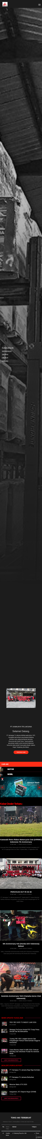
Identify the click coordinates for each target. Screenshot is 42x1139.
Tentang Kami (21, 752)
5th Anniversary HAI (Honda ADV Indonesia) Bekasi (21, 945)
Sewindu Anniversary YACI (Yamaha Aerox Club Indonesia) (21, 997)
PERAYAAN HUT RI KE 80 (21, 892)
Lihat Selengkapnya (11, 1060)
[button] (21, 769)
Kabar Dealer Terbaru (25, 844)
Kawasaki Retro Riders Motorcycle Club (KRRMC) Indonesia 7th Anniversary (21, 841)
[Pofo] (4, 4)
